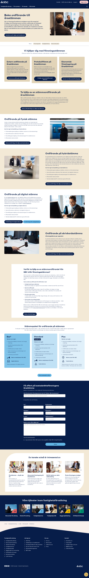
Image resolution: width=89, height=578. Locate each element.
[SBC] (4, 2)
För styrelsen (16, 6)
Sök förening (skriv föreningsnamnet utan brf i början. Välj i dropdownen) (41, 393)
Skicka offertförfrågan (29, 314)
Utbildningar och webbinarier (33, 542)
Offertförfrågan (70, 548)
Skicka (55, 444)
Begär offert (84, 2)
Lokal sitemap (9, 556)
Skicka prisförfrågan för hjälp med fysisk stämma (17, 143)
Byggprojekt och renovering (12, 550)
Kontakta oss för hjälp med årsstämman (15, 35)
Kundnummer (48, 404)
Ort (24, 404)
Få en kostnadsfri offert (44, 375)
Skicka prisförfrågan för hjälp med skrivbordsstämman (60, 254)
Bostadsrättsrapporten (31, 548)
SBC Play (28, 540)
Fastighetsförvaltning (11, 540)
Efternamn (48, 410)
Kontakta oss (69, 540)
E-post (25, 416)
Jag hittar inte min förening (31, 399)
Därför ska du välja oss (67, 2)
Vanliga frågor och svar (71, 544)
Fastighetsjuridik (10, 548)
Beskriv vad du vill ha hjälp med (31, 422)
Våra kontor (49, 542)
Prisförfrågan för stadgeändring (32, 221)
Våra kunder (32, 6)
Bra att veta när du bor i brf (32, 546)
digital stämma (11, 197)
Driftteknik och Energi (11, 552)
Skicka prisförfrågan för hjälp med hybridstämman (59, 183)
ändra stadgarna (27, 203)
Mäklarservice (69, 546)
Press (47, 546)
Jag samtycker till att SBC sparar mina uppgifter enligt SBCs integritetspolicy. (43, 439)
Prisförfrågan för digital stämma (13, 221)
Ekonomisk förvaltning (11, 542)
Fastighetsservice (10, 546)
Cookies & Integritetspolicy (23, 565)
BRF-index (28, 550)
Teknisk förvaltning (10, 544)
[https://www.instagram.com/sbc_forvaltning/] (8, 566)
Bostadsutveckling (10, 554)
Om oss (48, 540)
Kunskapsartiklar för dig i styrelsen (34, 544)
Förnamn (26, 410)
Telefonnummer (49, 416)
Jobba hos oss (49, 544)
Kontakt (58, 2)
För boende (24, 6)
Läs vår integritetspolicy (29, 437)
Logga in (75, 2)
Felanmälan (69, 542)
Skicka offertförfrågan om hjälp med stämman (33, 108)
